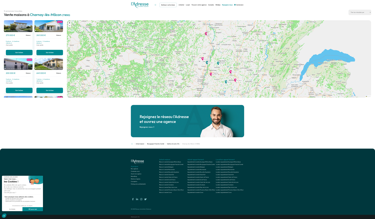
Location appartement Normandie (225, 169)
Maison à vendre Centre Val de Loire (169, 182)
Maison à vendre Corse (165, 192)
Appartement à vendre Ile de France (197, 180)
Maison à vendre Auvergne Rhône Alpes (170, 162)
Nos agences (134, 169)
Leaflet (369, 96)
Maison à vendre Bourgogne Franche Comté (171, 164)
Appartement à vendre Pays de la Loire (198, 187)
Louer (188, 5)
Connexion (239, 5)
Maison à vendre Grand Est (166, 174)
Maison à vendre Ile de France (167, 180)
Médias (217, 5)
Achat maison (140, 144)
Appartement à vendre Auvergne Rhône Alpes (200, 162)
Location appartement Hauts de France (226, 177)
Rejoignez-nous (227, 5)
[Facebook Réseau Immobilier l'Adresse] (133, 199)
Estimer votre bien (168, 5)
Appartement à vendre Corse (195, 192)
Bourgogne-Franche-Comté (155, 144)
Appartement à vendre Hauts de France (198, 177)
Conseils (211, 5)
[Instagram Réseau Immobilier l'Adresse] (141, 199)
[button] (207, 63)
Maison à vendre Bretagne (166, 167)
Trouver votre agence (199, 5)
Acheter (181, 5)
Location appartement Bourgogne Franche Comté (229, 164)
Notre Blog (134, 176)
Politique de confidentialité (138, 184)
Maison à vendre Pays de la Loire (168, 187)
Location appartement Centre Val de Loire (227, 182)
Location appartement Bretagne (224, 167)
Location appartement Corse (223, 192)
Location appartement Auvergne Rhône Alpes (228, 162)
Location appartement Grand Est (225, 174)
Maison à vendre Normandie (167, 169)
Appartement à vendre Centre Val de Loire (199, 182)
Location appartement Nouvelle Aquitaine (227, 172)
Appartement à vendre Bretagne (196, 167)
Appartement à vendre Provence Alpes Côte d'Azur (201, 190)
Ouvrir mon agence (136, 174)
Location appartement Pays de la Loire (226, 187)
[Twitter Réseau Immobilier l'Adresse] (145, 199)
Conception (134, 181)
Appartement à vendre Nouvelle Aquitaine (199, 172)
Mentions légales (135, 179)
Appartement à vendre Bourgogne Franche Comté (201, 164)
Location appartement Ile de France (225, 180)
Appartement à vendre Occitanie (196, 185)
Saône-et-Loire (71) (173, 144)
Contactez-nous (135, 171)
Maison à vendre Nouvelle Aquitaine (169, 172)
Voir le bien (19, 52)
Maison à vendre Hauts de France (168, 177)
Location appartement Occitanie (224, 185)
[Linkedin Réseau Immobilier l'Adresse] (137, 199)
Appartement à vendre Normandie (197, 169)
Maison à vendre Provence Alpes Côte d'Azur (171, 190)
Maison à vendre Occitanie (166, 185)
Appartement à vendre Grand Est (196, 174)
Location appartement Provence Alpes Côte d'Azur (229, 190)
